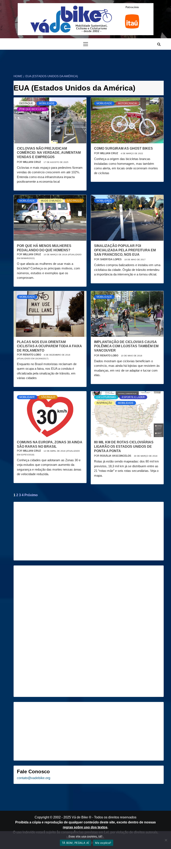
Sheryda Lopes (111, 259)
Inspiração (104, 403)
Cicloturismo (106, 397)
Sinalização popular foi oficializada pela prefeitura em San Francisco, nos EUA (125, 250)
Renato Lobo (32, 354)
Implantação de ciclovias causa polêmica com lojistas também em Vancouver (126, 346)
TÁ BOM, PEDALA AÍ (75, 842)
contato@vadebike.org (33, 778)
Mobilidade (46, 103)
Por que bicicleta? (32, 109)
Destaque (26, 103)
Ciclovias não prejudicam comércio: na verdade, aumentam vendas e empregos (49, 153)
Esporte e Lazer (133, 397)
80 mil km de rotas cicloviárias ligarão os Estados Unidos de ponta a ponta (123, 446)
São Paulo (74, 200)
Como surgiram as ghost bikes (123, 148)
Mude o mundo (51, 200)
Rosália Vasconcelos (116, 455)
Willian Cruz (32, 162)
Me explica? (103, 842)
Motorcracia (127, 103)
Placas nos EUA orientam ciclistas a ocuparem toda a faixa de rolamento (49, 346)
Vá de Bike (80, 817)
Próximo (31, 495)
